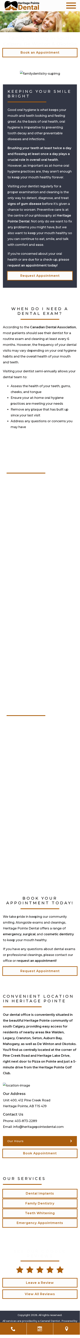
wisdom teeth (18, 572)
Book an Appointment (40, 52)
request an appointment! (37, 961)
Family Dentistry (39, 1203)
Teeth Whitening (40, 1213)
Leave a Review (40, 1283)
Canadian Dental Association (53, 327)
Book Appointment (40, 1153)
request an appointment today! (33, 265)
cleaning (16, 794)
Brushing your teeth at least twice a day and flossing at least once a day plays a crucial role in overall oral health (39, 154)
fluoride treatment (22, 861)
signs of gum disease (24, 204)
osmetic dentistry (59, 934)
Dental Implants (40, 1193)
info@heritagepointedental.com (38, 1127)
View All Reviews (40, 1294)
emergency (12, 934)
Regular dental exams (24, 642)
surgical (29, 934)
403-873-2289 (26, 1121)
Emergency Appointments (40, 1223)
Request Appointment (40, 276)
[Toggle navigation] (71, 5)
